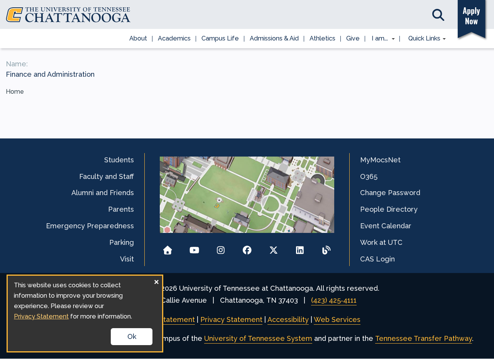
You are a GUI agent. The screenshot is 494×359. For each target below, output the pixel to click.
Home (15, 91)
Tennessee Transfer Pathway (423, 338)
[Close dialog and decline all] (156, 280)
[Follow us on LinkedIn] (300, 248)
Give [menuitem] (353, 38)
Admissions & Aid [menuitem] (274, 38)
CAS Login (377, 259)
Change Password (390, 193)
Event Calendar (385, 226)
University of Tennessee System (258, 338)
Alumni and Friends (102, 193)
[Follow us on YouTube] (194, 248)
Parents (121, 209)
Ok (131, 336)
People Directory (389, 209)
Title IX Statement (164, 319)
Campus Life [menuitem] (220, 38)
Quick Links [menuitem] (421, 39)
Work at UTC (381, 242)
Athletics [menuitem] (322, 38)
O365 (368, 176)
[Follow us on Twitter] (273, 248)
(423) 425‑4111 (334, 300)
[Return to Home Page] (167, 248)
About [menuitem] (138, 38)
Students (119, 160)
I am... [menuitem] (377, 39)
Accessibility (288, 319)
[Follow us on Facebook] (247, 248)
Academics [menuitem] (174, 38)
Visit (127, 259)
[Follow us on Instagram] (220, 248)
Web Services (337, 319)
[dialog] (85, 313)
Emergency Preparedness (90, 226)
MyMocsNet (380, 160)
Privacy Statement (231, 319)
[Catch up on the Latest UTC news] (326, 248)
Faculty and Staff (106, 176)
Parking (121, 242)
